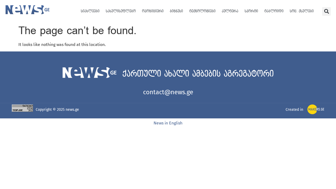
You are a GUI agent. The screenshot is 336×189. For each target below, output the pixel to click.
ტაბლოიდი (274, 11)
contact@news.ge (168, 92)
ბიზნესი (176, 11)
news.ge (72, 109)
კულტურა (230, 11)
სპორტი (251, 11)
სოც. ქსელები (302, 11)
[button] (326, 11)
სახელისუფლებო (121, 11)
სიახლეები (90, 11)
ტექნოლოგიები (202, 11)
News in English (168, 122)
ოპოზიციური (153, 11)
